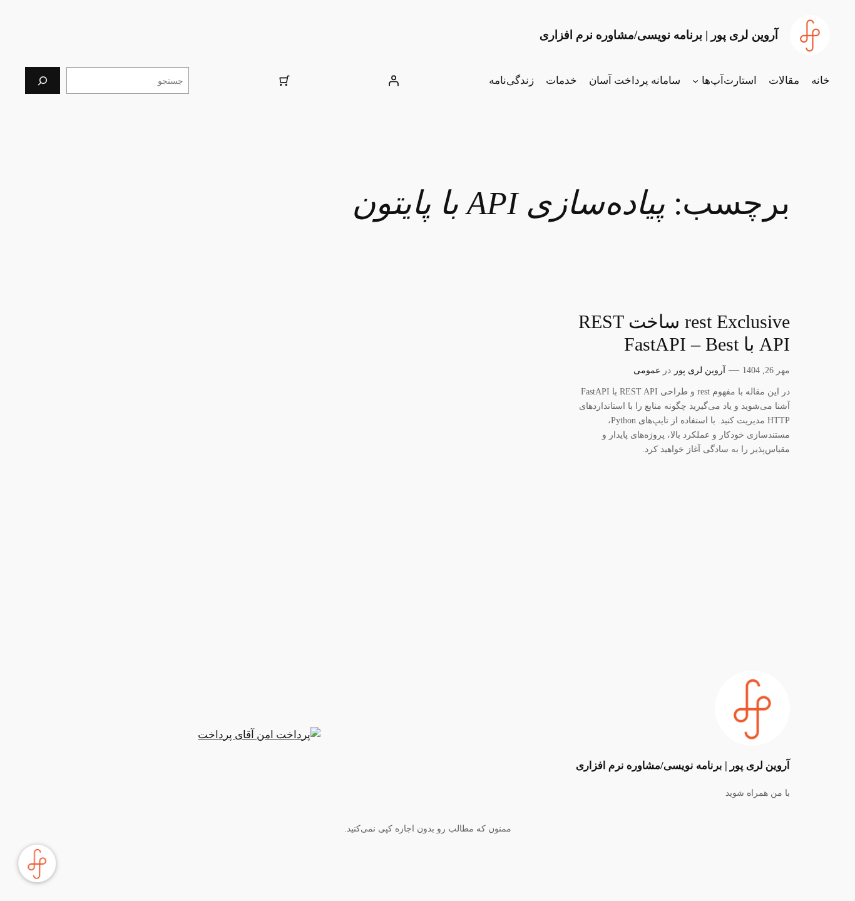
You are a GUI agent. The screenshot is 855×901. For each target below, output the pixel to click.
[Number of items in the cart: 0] (285, 81)
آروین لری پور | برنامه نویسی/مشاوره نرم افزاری (659, 34)
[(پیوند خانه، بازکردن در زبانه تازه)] (810, 35)
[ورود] (393, 81)
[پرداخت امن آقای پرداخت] (262, 735)
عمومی (646, 370)
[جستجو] (42, 80)
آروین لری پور (699, 370)
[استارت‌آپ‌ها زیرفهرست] (695, 81)
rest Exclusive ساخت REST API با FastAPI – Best (684, 333)
